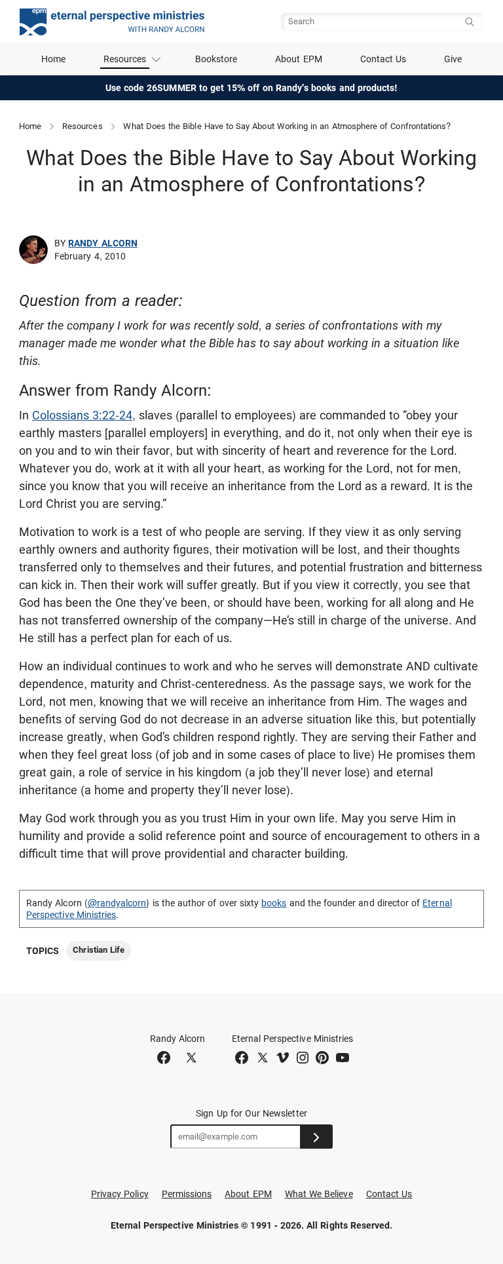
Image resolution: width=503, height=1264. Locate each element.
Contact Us (383, 59)
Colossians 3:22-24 (82, 415)
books (273, 903)
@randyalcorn (117, 903)
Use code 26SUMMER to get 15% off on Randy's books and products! (251, 88)
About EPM (298, 59)
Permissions (187, 1194)
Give (453, 59)
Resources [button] (125, 59)
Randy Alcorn (103, 243)
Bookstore (216, 59)
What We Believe (319, 1194)
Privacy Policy (120, 1194)
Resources (82, 126)
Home (53, 59)
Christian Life (98, 950)
